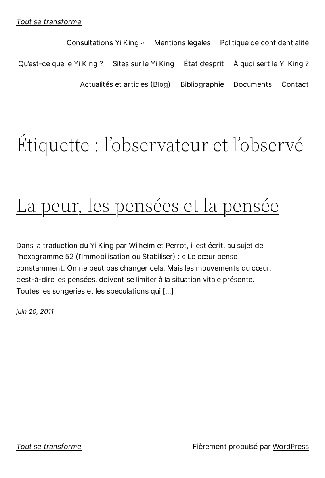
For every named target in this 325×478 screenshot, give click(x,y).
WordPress (291, 446)
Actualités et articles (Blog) (125, 84)
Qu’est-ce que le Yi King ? (60, 64)
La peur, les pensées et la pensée (147, 205)
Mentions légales (182, 42)
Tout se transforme (49, 21)
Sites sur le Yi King (143, 64)
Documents (252, 84)
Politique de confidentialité (264, 42)
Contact (295, 84)
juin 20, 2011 (35, 311)
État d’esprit (204, 64)
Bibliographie (202, 84)
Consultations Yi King (103, 42)
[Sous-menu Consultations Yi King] (142, 43)
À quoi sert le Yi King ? (271, 64)
